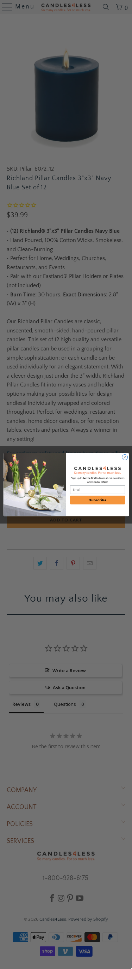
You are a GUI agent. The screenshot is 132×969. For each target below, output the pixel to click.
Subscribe (97, 500)
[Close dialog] (124, 457)
